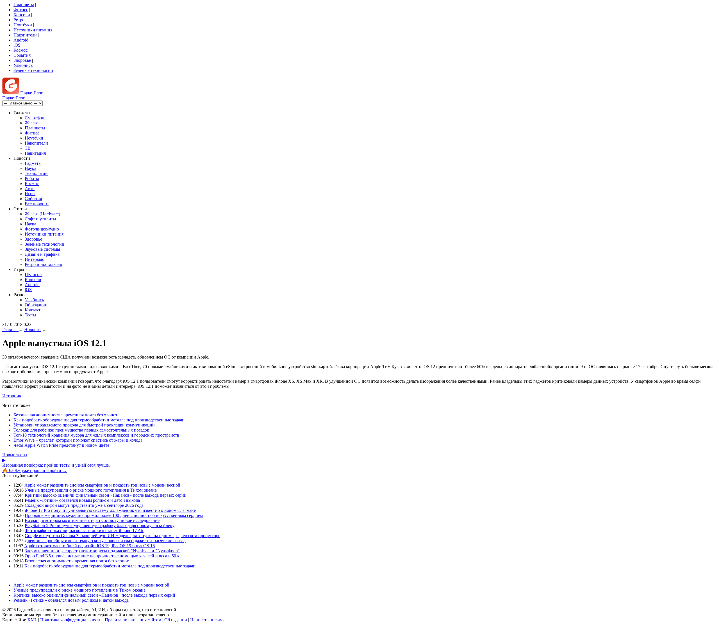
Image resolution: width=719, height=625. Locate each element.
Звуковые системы (42, 249)
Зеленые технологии (33, 70)
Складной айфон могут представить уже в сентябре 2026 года (84, 505)
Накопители (25, 35)
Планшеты (23, 4)
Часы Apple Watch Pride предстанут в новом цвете (61, 445)
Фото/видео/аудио (42, 229)
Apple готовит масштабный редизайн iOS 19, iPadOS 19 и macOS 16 (89, 545)
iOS (17, 45)
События (22, 55)
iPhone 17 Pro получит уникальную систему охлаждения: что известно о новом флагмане (110, 510)
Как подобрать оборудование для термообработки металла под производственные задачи (99, 420)
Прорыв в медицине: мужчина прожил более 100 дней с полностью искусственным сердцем (114, 515)
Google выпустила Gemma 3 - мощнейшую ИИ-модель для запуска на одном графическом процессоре (122, 535)
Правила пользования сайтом (133, 619)
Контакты (34, 309)
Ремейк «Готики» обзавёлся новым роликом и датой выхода (82, 500)
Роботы (32, 178)
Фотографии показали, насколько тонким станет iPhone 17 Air (84, 530)
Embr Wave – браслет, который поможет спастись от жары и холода (77, 440)
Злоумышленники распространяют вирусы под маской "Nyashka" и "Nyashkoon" (102, 550)
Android (20, 40)
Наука (30, 168)
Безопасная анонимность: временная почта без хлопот (65, 414)
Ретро (18, 19)
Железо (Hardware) (42, 213)
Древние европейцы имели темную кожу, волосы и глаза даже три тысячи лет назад (105, 540)
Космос (20, 50)
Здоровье (22, 60)
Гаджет (31, 92)
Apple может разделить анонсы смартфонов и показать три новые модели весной (102, 485)
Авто (30, 188)
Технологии (36, 173)
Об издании (36, 304)
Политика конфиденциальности (71, 619)
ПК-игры (33, 274)
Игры (30, 193)
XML (32, 619)
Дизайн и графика (42, 254)
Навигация (35, 153)
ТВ (28, 148)
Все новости (37, 203)
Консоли (21, 14)
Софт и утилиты (40, 218)
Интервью (34, 259)
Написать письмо (207, 619)
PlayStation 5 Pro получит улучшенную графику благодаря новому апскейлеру (99, 525)
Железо (31, 122)
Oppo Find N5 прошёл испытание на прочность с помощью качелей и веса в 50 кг (103, 555)
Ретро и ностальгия (43, 264)
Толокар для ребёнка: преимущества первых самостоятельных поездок (81, 430)
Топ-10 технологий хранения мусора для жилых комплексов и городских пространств (96, 435)
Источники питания (32, 30)
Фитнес (20, 9)
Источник (11, 395)
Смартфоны (36, 117)
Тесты (30, 314)
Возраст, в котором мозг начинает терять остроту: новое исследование (92, 520)
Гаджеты (33, 163)
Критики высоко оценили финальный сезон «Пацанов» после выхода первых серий (105, 495)
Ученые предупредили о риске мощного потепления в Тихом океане (91, 490)
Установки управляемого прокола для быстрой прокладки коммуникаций (84, 425)
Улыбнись (23, 65)
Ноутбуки (22, 24)
